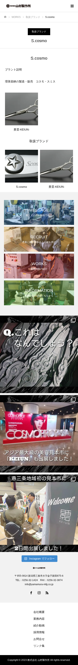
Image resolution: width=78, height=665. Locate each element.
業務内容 (39, 618)
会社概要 (39, 612)
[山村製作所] (35, 6)
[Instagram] (39, 593)
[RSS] (47, 593)
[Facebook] (31, 593)
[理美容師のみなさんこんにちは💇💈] (39, 354)
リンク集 (39, 645)
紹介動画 (39, 625)
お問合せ (39, 639)
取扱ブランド (39, 31)
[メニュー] (72, 6)
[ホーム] (5, 17)
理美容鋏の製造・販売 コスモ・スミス (30, 81)
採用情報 (39, 632)
